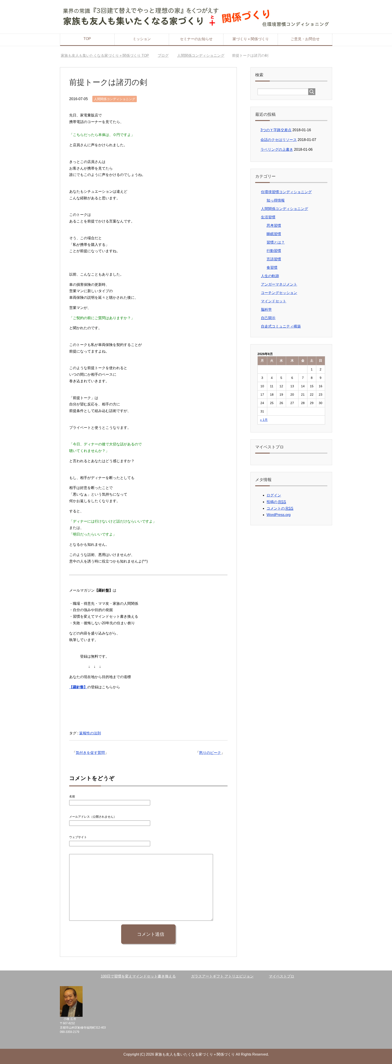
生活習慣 (268, 217)
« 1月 (264, 420)
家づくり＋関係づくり (251, 39)
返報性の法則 (90, 733)
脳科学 (266, 309)
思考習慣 (274, 225)
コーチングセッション (279, 293)
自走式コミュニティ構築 (281, 326)
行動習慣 (274, 251)
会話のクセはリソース (278, 140)
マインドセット (273, 301)
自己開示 (268, 318)
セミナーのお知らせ (196, 39)
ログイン (274, 495)
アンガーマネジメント (279, 284)
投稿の (276, 502)
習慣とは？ (276, 242)
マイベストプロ (281, 976)
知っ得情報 (276, 200)
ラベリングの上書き (276, 149)
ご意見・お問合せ (305, 39)
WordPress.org (279, 515)
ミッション (142, 39)
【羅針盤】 (78, 687)
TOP (87, 39)
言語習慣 (274, 259)
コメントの (280, 508)
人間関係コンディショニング (114, 99)
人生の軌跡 (270, 276)
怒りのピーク (210, 753)
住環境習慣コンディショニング (286, 192)
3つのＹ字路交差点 (276, 130)
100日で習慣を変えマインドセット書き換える (138, 976)
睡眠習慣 (274, 234)
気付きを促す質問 (90, 753)
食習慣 (272, 267)
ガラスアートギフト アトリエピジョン (222, 976)
